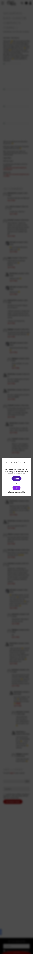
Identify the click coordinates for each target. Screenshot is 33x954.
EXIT (16, 488)
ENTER (16, 478)
